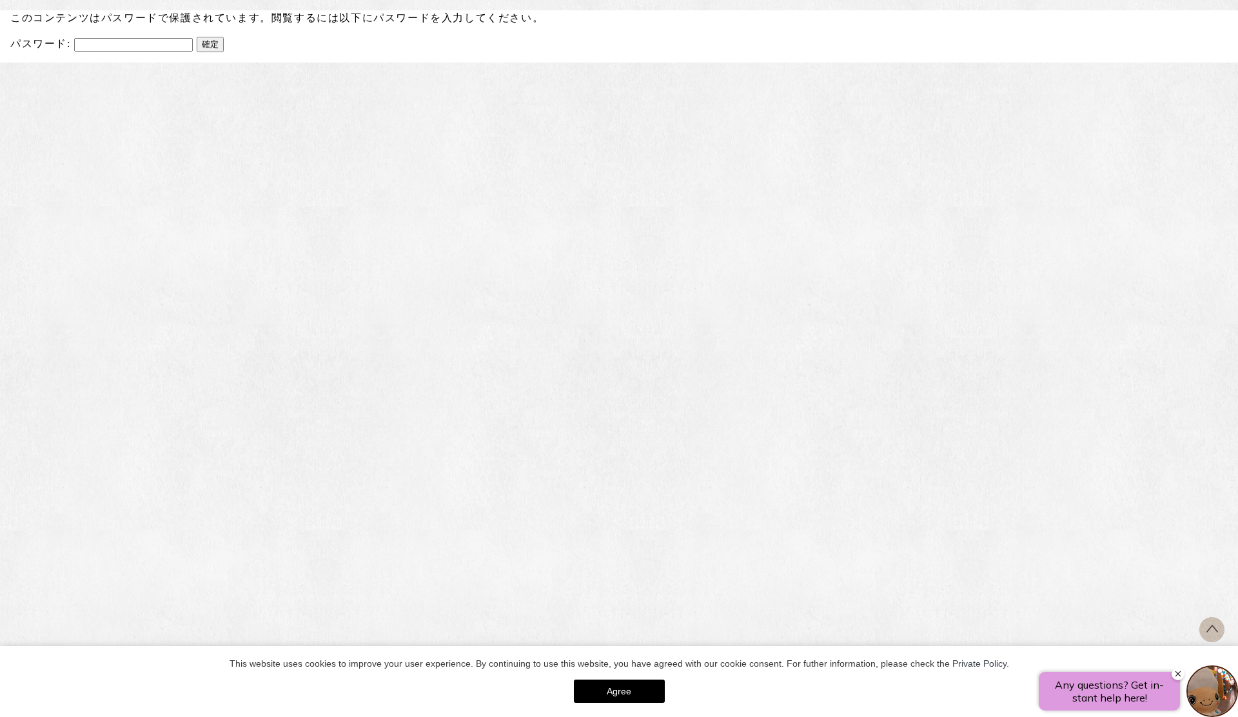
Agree (619, 691)
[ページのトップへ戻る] (1212, 638)
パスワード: (42, 43)
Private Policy (979, 663)
